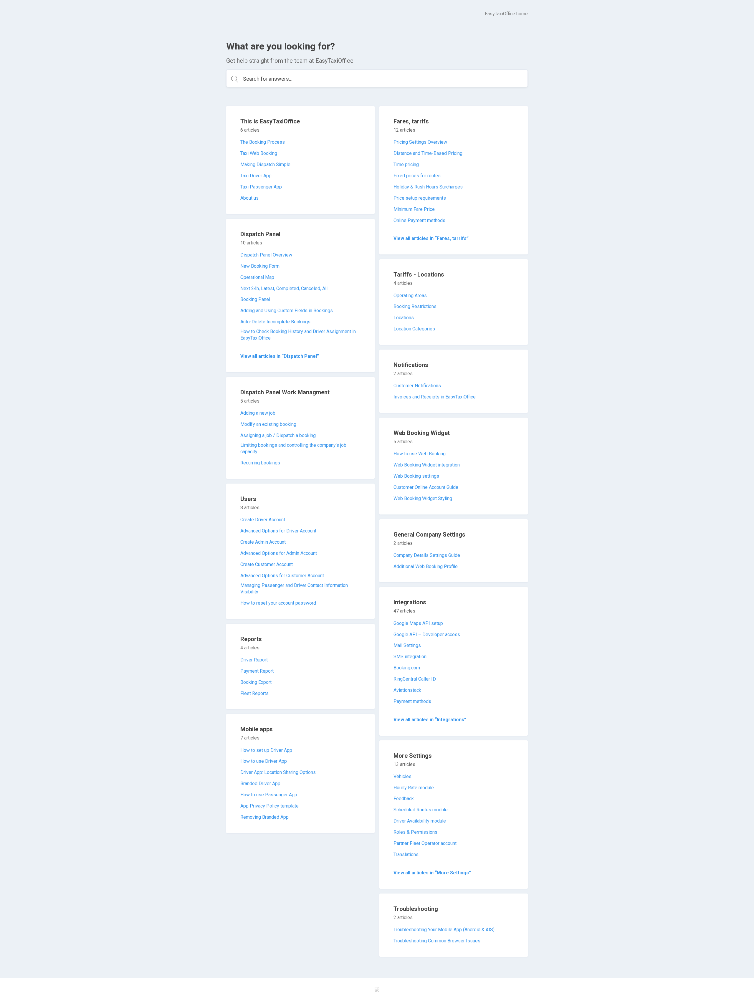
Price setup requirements (419, 198)
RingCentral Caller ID (414, 679)
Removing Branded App (264, 817)
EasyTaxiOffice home (506, 13)
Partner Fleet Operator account (425, 843)
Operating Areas (410, 295)
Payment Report (257, 671)
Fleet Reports (254, 693)
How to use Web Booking (419, 453)
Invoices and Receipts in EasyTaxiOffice (434, 397)
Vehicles (402, 776)
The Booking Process (262, 142)
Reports (251, 639)
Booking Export (256, 682)
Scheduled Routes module (420, 810)
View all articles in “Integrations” (429, 719)
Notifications (410, 364)
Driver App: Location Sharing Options (278, 772)
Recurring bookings (260, 463)
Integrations (409, 602)
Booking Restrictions (414, 306)
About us (249, 198)
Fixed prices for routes (417, 175)
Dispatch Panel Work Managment (285, 392)
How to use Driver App (263, 761)
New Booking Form (260, 266)
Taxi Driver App (256, 175)
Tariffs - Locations (418, 274)
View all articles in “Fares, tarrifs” (431, 238)
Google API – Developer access (426, 634)
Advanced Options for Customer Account (282, 575)
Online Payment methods (419, 220)
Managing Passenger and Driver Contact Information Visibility (294, 589)
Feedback (403, 798)
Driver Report (254, 660)
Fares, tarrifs (411, 121)
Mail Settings (407, 645)
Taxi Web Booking (258, 153)
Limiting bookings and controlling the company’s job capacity (293, 448)
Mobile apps (256, 729)
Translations (406, 854)
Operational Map (257, 277)
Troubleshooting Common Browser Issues (436, 941)
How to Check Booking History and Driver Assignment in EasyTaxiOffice (298, 335)
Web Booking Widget (421, 432)
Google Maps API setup (418, 623)
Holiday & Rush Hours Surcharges (428, 187)
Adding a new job (257, 413)
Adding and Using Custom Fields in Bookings (286, 310)
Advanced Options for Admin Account (278, 553)
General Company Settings (429, 534)
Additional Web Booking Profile (425, 566)
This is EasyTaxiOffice (270, 121)
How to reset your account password (278, 603)
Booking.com (406, 668)
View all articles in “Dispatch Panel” (279, 356)
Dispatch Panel (260, 234)
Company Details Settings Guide (426, 555)
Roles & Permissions (415, 832)
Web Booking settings (416, 476)
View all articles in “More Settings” (432, 873)
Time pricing (406, 164)
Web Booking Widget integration (426, 465)
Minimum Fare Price (414, 209)
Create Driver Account (262, 519)
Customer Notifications (417, 385)
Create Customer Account (266, 564)
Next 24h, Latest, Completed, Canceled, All (284, 288)
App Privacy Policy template (269, 806)
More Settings (412, 755)
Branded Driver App (260, 783)
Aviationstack (407, 690)
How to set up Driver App (266, 750)
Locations (403, 317)
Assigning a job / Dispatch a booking (278, 435)
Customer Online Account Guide (425, 487)
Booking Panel (255, 299)
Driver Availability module (419, 821)
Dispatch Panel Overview (266, 255)
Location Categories (414, 329)
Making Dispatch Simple (265, 164)
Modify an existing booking (268, 424)
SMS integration (409, 656)
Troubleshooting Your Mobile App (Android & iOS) (444, 929)
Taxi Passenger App (261, 187)
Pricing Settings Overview (420, 142)
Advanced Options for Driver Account (278, 531)
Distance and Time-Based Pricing (427, 153)
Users (248, 498)
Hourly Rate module (413, 787)
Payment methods (412, 701)
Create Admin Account (263, 542)
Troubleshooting (415, 908)
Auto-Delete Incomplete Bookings (275, 322)
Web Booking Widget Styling (422, 498)
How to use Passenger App (268, 795)
